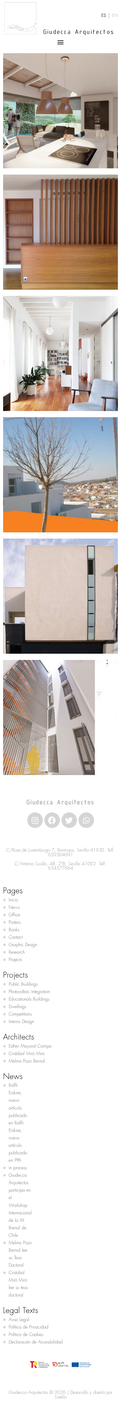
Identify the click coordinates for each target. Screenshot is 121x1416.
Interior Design (21, 1021)
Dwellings (17, 1006)
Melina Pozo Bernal (27, 1061)
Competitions (20, 1014)
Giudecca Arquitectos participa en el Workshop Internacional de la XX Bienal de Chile (20, 1205)
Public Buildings (23, 984)
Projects (15, 959)
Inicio (13, 900)
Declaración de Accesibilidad (36, 1342)
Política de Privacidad (28, 1327)
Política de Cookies (26, 1334)
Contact (16, 937)
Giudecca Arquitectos (78, 32)
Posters (14, 922)
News (14, 907)
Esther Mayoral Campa (30, 1046)
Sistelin (61, 1397)
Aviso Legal (19, 1319)
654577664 (60, 868)
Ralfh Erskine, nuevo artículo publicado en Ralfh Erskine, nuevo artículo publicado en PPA (18, 1122)
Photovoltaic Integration (29, 991)
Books (14, 929)
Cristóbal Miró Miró (26, 1053)
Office (14, 915)
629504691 (60, 855)
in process (18, 1168)
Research (17, 952)
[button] (61, 42)
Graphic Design (23, 944)
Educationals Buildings (29, 999)
